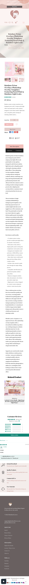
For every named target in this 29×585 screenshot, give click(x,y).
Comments (19, 150)
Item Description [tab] (14, 146)
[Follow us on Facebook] (10, 132)
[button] (8, 97)
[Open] (3, 581)
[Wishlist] (17, 124)
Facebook (6, 568)
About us (6, 553)
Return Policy (7, 532)
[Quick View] (18, 390)
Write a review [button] (14, 435)
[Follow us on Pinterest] (17, 132)
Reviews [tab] (9, 150)
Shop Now (14, 6)
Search (6, 530)
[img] (3, 444)
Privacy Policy (7, 538)
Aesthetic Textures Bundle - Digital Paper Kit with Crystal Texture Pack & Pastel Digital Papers (14, 401)
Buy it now (12, 129)
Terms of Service (8, 535)
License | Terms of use (9, 548)
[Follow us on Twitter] (13, 132)
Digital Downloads (8, 545)
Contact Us (7, 550)
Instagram (6, 566)
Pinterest (6, 563)
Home (6, 45)
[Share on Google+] (15, 132)
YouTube (6, 560)
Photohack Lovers (12, 514)
